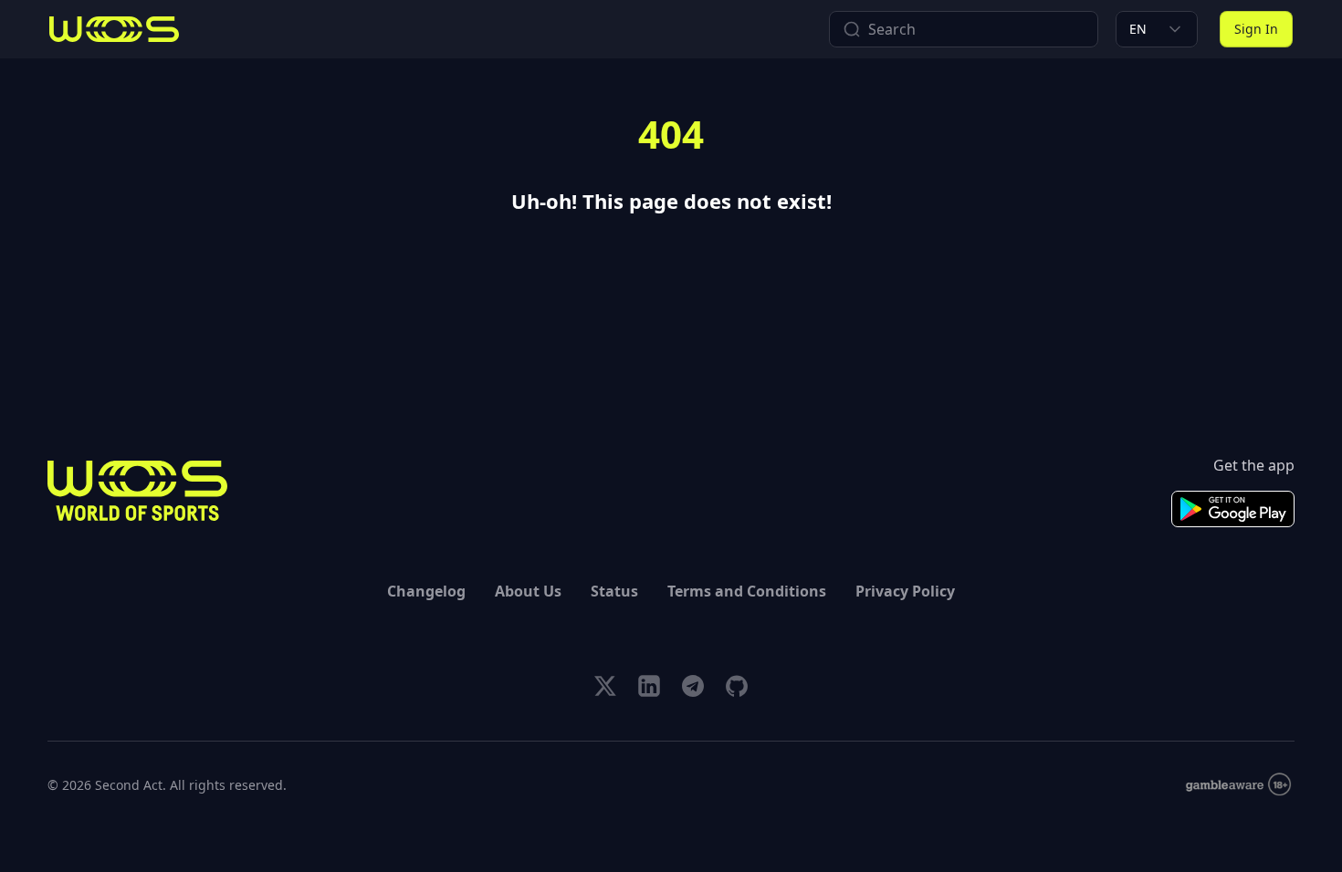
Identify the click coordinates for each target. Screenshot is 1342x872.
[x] (605, 686)
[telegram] (693, 686)
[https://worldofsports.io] (114, 29)
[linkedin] (649, 686)
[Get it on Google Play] (1233, 509)
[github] (737, 686)
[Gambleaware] (1238, 785)
